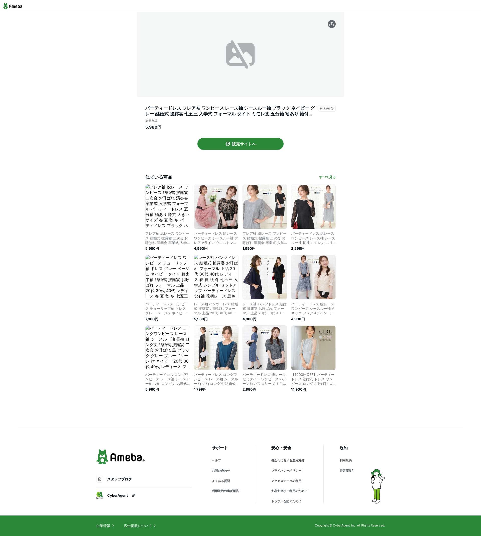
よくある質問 (221, 481)
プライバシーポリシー (286, 470)
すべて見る (327, 177)
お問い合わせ (221, 470)
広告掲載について (138, 525)
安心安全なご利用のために (289, 491)
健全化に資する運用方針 (287, 460)
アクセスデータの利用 (286, 481)
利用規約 (346, 460)
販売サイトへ (244, 143)
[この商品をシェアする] (332, 24)
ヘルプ (216, 460)
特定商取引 (347, 470)
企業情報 (103, 525)
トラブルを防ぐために (286, 501)
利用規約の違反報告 (225, 491)
